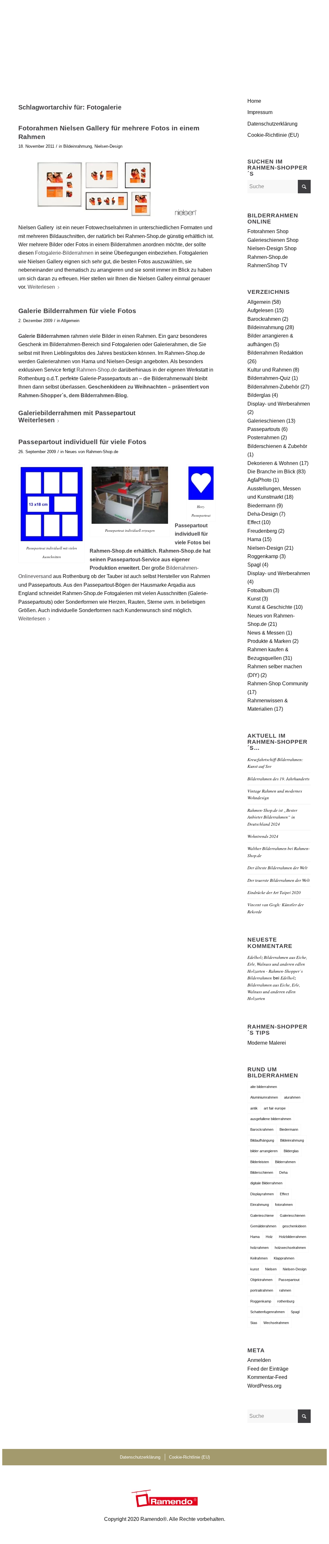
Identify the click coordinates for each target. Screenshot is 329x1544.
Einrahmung (259, 1204)
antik (254, 1108)
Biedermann (261, 505)
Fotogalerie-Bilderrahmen (64, 253)
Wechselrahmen (276, 1323)
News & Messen (266, 633)
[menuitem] (303, 40)
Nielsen (271, 1269)
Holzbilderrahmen (292, 1237)
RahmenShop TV (267, 265)
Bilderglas (259, 395)
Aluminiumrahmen (264, 1097)
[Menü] (303, 40)
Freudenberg (262, 531)
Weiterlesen (41, 287)
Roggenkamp (262, 556)
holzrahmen (259, 1248)
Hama (254, 539)
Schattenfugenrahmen (267, 1312)
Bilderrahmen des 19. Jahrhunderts (278, 779)
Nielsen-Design (108, 146)
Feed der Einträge (268, 1369)
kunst (254, 1269)
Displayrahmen (262, 1194)
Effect (253, 522)
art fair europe (275, 1108)
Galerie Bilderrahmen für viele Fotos (77, 310)
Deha (283, 1172)
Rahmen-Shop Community (277, 683)
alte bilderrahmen (263, 1087)
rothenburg (285, 1301)
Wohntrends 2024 (262, 836)
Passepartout (289, 1280)
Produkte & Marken (269, 641)
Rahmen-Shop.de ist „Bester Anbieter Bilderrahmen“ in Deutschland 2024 (272, 817)
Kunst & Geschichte (269, 607)
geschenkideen (294, 1226)
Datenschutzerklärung (272, 124)
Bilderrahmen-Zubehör (273, 387)
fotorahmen (284, 1204)
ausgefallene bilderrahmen (270, 1119)
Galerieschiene (262, 1215)
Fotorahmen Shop (268, 231)
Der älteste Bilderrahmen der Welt (277, 867)
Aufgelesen (260, 310)
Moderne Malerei (266, 1043)
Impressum (259, 112)
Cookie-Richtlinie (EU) (273, 135)
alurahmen (292, 1097)
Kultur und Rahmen (269, 370)
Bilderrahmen (285, 1162)
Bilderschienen (261, 1172)
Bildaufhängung (262, 1140)
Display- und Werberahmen (278, 404)
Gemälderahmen (263, 1226)
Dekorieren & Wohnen (272, 463)
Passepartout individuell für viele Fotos (82, 441)
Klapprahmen (284, 1258)
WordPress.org (264, 1386)
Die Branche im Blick (271, 471)
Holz (269, 1237)
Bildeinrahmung (77, 146)
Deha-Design (262, 514)
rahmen (285, 1290)
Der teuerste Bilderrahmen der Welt (278, 880)
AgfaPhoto (259, 480)
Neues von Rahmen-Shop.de (91, 451)
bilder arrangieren (264, 1151)
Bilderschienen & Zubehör (277, 446)
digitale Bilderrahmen (266, 1183)
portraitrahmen (261, 1290)
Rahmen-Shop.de (96, 370)
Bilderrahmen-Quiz (268, 378)
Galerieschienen (266, 421)
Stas (253, 1323)
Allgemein (70, 320)
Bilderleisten (259, 1162)
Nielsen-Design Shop (272, 248)
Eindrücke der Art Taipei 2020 (274, 892)
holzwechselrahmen (290, 1248)
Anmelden (259, 1360)
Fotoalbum (259, 590)
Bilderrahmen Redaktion (275, 352)
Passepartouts (263, 429)
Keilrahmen (259, 1258)
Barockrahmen (264, 319)
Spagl (254, 564)
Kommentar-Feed (267, 1377)
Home (254, 101)
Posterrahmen (263, 437)
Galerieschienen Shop (272, 240)
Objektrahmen (261, 1280)
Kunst (254, 598)
